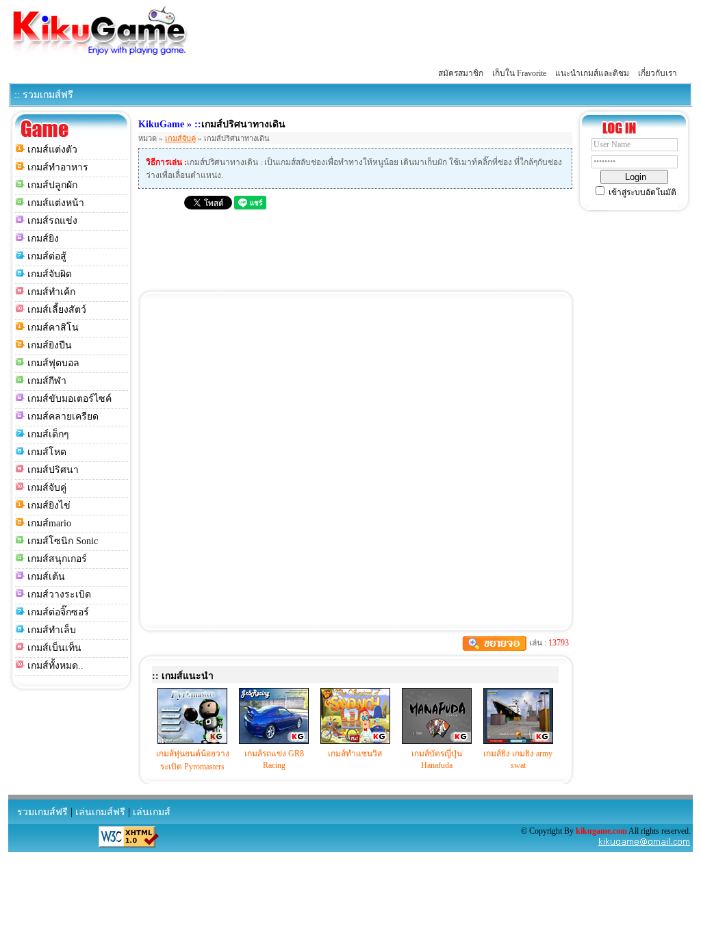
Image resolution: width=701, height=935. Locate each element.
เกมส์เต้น (46, 577)
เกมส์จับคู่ (46, 488)
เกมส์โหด (46, 452)
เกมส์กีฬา (46, 381)
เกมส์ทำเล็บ (51, 630)
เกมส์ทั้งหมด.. (55, 666)
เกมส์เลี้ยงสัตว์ (56, 310)
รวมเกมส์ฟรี (42, 812)
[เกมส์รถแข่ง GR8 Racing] (274, 741)
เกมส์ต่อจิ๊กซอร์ (58, 612)
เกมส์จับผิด (49, 274)
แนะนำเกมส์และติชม (592, 73)
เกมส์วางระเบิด (59, 594)
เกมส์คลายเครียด (63, 416)
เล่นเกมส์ (151, 812)
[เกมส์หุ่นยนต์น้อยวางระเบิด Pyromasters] (192, 741)
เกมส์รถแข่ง (52, 221)
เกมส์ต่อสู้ (46, 256)
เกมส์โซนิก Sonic (62, 541)
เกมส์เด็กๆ (48, 434)
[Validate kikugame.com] (129, 844)
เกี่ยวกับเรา (657, 73)
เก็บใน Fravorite (519, 73)
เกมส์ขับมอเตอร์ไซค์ (69, 399)
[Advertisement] (443, 33)
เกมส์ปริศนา (53, 470)
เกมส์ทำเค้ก (51, 292)
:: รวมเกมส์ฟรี (43, 95)
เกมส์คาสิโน (53, 327)
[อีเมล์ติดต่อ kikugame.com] (644, 844)
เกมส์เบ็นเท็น (54, 648)
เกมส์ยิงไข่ (49, 505)
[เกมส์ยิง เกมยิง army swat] (518, 741)
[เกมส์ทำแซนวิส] (355, 741)
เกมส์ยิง (43, 238)
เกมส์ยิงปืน (49, 345)
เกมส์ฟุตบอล (53, 363)
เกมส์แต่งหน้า (55, 203)
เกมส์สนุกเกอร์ (57, 559)
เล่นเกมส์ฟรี (100, 812)
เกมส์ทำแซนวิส (355, 753)
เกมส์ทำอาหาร (57, 167)
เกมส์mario (49, 523)
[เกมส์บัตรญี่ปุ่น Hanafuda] (437, 741)
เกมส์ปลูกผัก (52, 185)
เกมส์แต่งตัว (52, 149)
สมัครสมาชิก (460, 73)
